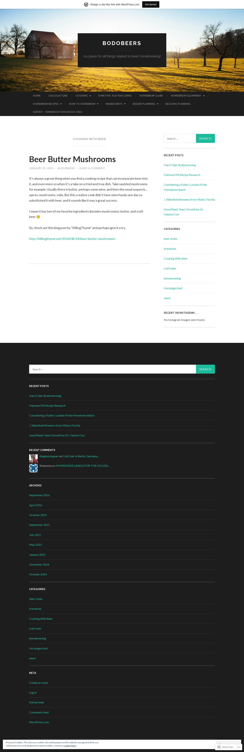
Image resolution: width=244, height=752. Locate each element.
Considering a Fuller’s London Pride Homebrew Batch (61, 415)
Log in (32, 692)
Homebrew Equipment (186, 95)
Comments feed (39, 712)
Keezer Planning (144, 103)
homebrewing (172, 278)
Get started (150, 4)
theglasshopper (48, 456)
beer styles (170, 238)
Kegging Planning (178, 103)
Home (37, 95)
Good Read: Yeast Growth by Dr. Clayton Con (56, 435)
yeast (167, 298)
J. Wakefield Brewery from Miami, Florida (189, 199)
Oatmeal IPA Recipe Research (182, 174)
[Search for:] (189, 138)
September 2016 (39, 495)
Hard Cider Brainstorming (180, 165)
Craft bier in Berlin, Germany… (81, 456)
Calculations (58, 95)
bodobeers (122, 43)
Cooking (82, 95)
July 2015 (35, 534)
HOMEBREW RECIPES (46, 103)
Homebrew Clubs (151, 95)
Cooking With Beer (175, 258)
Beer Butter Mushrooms (72, 159)
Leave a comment (92, 168)
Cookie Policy (69, 745)
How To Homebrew (82, 103)
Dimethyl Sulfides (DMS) (115, 95)
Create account (38, 682)
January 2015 (37, 554)
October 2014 (38, 574)
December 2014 (39, 564)
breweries (170, 248)
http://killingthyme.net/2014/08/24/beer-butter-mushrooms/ (72, 239)
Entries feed (36, 702)
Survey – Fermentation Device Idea (57, 111)
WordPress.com (39, 722)
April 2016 (35, 505)
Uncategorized (173, 288)
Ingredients (114, 103)
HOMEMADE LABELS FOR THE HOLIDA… (83, 465)
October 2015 (38, 515)
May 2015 (35, 544)
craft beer (170, 268)
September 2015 (39, 524)
